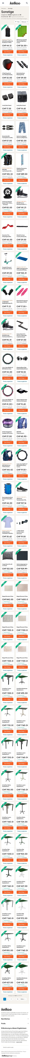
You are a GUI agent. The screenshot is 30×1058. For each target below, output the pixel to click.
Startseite (3, 8)
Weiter (22, 999)
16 (17, 999)
